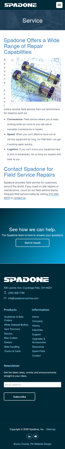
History (36, 325)
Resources (38, 346)
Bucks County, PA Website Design (32, 444)
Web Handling (11, 346)
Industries (37, 330)
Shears (8, 342)
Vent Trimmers (12, 329)
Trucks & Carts (12, 351)
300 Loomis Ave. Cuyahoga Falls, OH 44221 (28, 287)
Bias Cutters (11, 338)
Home (35, 316)
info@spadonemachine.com (23, 298)
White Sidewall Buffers (16, 324)
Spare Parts (38, 351)
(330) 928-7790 (16, 292)
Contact (36, 355)
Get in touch (32, 243)
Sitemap (50, 429)
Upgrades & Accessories (39, 340)
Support (36, 334)
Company (37, 321)
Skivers (8, 333)
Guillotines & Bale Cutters (13, 318)
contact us (20, 198)
